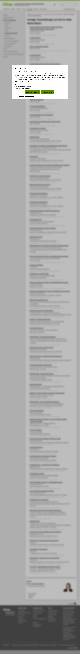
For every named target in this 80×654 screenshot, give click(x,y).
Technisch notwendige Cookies (23, 86)
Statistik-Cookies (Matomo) (23, 88)
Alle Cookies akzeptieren (32, 92)
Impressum (21, 96)
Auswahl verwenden (47, 92)
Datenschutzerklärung (23, 81)
